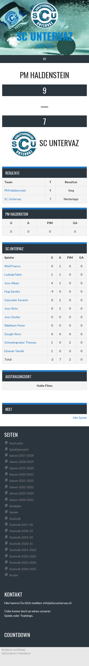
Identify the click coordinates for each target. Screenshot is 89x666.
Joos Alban (11, 283)
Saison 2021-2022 (21, 480)
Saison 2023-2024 (21, 493)
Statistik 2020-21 (21, 543)
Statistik (15, 518)
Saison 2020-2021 (21, 474)
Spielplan (15, 506)
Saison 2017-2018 (21, 455)
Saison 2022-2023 (21, 487)
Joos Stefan (12, 317)
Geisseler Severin (16, 300)
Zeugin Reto (12, 334)
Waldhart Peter (14, 325)
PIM (50, 223)
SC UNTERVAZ (44, 36)
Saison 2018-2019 (21, 461)
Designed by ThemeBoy (16, 653)
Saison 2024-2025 (21, 500)
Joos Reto (11, 308)
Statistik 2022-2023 (22, 556)
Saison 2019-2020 (21, 468)
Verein (13, 512)
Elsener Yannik (14, 351)
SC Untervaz (12, 199)
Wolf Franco (12, 266)
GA (75, 223)
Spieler (9, 257)
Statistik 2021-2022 (22, 550)
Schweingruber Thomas (20, 342)
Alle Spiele (80, 417)
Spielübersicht (19, 449)
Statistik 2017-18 (21, 524)
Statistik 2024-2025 (22, 569)
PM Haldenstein (15, 190)
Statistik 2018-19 (21, 531)
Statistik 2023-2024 (22, 562)
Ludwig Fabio (13, 274)
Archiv (13, 575)
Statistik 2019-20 (21, 537)
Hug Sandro (12, 291)
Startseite (16, 443)
